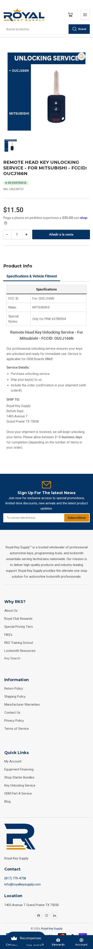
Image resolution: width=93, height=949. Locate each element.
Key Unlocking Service (19, 785)
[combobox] (46, 29)
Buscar (82, 29)
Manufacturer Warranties (22, 704)
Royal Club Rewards (18, 619)
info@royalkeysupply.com (22, 884)
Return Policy (13, 688)
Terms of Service (16, 729)
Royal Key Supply (52, 928)
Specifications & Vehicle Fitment (31, 276)
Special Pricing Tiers (18, 627)
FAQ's (8, 635)
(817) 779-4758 (15, 878)
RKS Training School (18, 643)
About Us (11, 611)
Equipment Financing (19, 769)
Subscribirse (77, 518)
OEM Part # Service (18, 793)
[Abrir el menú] (85, 15)
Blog (7, 801)
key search (12, 658)
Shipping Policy (15, 696)
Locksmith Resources (19, 651)
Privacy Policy (14, 721)
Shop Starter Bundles (19, 777)
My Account (12, 761)
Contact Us (12, 713)
